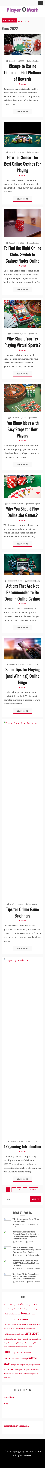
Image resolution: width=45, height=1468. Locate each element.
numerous (10, 1358)
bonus (25, 1313)
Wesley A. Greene (34, 1268)
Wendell (33, 334)
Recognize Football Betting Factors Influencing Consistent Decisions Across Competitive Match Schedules (26, 1235)
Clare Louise (33, 61)
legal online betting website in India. (15, 1339)
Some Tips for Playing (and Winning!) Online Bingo (23, 675)
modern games (27, 1347)
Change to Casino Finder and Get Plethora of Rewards (22, 72)
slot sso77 (15, 1374)
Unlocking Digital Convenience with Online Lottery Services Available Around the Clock (26, 1276)
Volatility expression (31, 1374)
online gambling (21, 1359)
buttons (15, 1320)
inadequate (20, 1334)
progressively (18, 1365)
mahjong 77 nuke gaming (19, 1343)
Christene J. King (33, 581)
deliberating (36, 1324)
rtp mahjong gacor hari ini (32, 1365)
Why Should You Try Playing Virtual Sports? (22, 341)
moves (18, 1352)
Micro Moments (9, 1347)
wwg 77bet (7, 1377)
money (10, 1352)
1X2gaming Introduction (22, 1146)
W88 (6, 1404)
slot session (7, 1374)
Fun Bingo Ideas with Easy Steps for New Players (22, 429)
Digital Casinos (20, 1328)
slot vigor (22, 1374)
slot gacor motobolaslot (31, 1370)
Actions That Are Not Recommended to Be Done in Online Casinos (22, 592)
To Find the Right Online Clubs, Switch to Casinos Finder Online (22, 254)
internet (32, 1333)
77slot (21, 1304)
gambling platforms (10, 1334)
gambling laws (30, 1328)
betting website (27, 1309)
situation (9, 1369)
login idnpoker (32, 1339)
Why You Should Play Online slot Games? (22, 511)
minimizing (18, 1347)
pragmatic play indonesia (16, 1426)
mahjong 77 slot (33, 1343)
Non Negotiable (26, 1352)
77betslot (6, 1305)
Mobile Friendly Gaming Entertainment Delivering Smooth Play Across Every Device (27, 1249)
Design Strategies (9, 1328)
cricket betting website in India (22, 1324)
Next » (33, 1190)
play (12, 1365)
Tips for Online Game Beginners (22, 912)
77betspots (13, 1305)
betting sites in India (15, 1309)
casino (23, 1319)
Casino (22, 84)
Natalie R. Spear (33, 504)
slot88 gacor (19, 1370)
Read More (22, 111)
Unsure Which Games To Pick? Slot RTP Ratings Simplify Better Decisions (26, 1263)
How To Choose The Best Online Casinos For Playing (22, 163)
